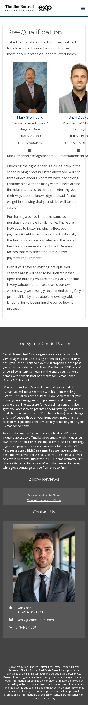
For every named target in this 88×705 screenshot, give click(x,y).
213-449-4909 (26, 627)
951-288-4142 (31, 143)
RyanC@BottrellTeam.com (35, 620)
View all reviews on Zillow (44, 500)
